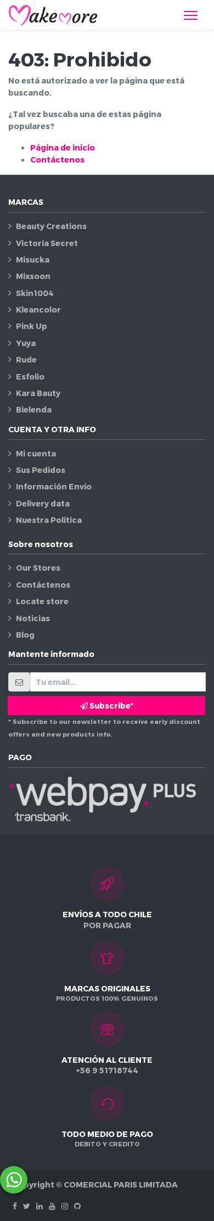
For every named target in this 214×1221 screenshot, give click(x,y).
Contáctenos (57, 159)
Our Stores (38, 567)
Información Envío (54, 486)
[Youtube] (52, 1206)
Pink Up (31, 326)
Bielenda (34, 409)
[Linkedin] (39, 1206)
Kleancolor (38, 309)
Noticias (33, 618)
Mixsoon (33, 276)
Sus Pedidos (40, 470)
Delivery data (43, 503)
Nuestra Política (49, 520)
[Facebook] (15, 1206)
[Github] (77, 1206)
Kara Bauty (38, 393)
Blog (25, 634)
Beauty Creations (51, 226)
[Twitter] (26, 1206)
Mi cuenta (36, 453)
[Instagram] (64, 1206)
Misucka (32, 259)
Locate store (42, 601)
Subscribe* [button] (110, 705)
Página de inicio (62, 147)
